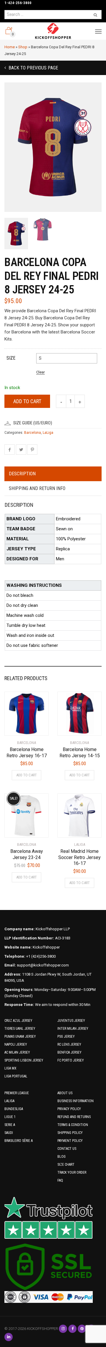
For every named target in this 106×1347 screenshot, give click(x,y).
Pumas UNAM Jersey (20, 1036)
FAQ (60, 1180)
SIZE (10, 358)
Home (9, 47)
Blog (61, 1157)
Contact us (66, 1149)
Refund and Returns (74, 1117)
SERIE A (9, 1125)
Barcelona (32, 433)
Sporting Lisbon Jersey (23, 1060)
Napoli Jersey (15, 1044)
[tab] (53, 474)
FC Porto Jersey (70, 1060)
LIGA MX (10, 1068)
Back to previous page (32, 68)
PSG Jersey (66, 1036)
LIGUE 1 (10, 1117)
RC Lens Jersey (69, 1044)
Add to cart (27, 401)
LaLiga (48, 433)
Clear (40, 372)
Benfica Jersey (69, 1052)
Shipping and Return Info (37, 488)
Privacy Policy (69, 1109)
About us (64, 1093)
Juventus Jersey (71, 1021)
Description (22, 473)
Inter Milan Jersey (72, 1029)
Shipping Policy (70, 1133)
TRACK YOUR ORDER (71, 1172)
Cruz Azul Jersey (18, 1021)
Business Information (75, 1101)
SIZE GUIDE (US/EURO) (32, 423)
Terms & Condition (72, 1125)
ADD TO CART (26, 775)
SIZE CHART (65, 1164)
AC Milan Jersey (17, 1052)
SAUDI (8, 1133)
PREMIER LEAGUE (16, 1093)
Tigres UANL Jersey (19, 1029)
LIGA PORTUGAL (15, 1076)
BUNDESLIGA (13, 1109)
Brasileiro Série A (18, 1141)
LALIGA (9, 1101)
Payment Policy (70, 1141)
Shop (22, 47)
